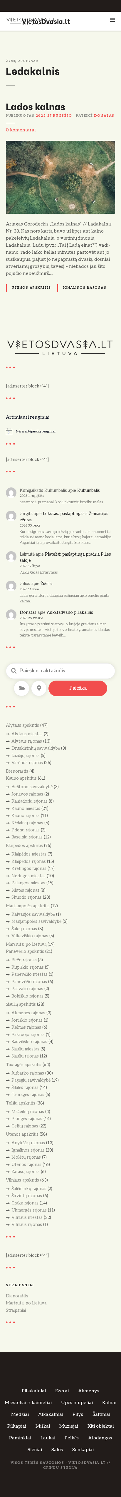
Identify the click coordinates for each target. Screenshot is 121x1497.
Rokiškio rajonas (27, 996)
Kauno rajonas (25, 815)
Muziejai (68, 1426)
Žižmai (47, 583)
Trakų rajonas (24, 1203)
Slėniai (35, 1450)
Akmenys (88, 1391)
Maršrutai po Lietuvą (26, 944)
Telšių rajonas (24, 1126)
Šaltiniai (101, 1414)
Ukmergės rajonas (29, 1210)
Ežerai (62, 1391)
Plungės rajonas (26, 1118)
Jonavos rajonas (27, 794)
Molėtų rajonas (26, 1157)
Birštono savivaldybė (32, 786)
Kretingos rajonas (28, 868)
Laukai (48, 1438)
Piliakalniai (34, 1391)
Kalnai (109, 1403)
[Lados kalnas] (60, 144)
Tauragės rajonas (27, 1094)
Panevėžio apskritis (25, 951)
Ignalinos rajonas (84, 288)
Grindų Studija (60, 1468)
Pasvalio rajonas (27, 988)
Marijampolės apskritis (28, 905)
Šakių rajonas (24, 928)
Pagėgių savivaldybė (31, 1080)
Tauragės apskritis (23, 1064)
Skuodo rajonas (26, 897)
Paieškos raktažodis (14, 670)
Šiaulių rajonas (25, 1056)
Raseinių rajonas (27, 837)
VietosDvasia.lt (46, 21)
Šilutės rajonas (25, 890)
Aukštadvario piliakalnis (70, 612)
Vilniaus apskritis (22, 1180)
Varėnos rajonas (27, 762)
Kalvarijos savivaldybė (33, 914)
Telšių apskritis (20, 1103)
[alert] (60, 431)
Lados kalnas (35, 106)
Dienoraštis (17, 771)
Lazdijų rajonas (25, 755)
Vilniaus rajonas (26, 1224)
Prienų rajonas (25, 830)
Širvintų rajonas (26, 1195)
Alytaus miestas (27, 733)
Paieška (78, 688)
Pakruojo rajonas (28, 1034)
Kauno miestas (25, 808)
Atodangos (100, 1438)
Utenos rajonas (26, 1164)
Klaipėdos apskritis (24, 845)
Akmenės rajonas (28, 1012)
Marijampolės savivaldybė (36, 921)
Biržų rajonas (24, 960)
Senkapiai (83, 1450)
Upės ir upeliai (77, 1403)
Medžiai (20, 1414)
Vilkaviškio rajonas (29, 935)
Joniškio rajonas (27, 1020)
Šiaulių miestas (25, 1049)
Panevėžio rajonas (29, 981)
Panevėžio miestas (29, 974)
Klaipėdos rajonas (28, 861)
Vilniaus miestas (27, 1217)
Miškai (43, 1426)
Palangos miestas (28, 883)
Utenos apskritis (31, 288)
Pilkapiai (16, 1426)
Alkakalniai (50, 1414)
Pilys (78, 1414)
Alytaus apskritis (22, 725)
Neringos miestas (28, 875)
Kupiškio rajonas (27, 967)
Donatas (104, 116)
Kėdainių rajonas (27, 823)
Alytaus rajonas (26, 741)
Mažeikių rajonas (27, 1111)
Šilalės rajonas (24, 1087)
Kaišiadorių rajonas (29, 801)
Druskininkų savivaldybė (35, 748)
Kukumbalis (88, 490)
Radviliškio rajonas (29, 1041)
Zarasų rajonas (25, 1171)
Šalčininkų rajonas (28, 1188)
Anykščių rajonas (28, 1142)
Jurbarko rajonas (27, 1073)
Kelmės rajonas (26, 1027)
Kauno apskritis (21, 778)
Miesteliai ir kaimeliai (28, 1403)
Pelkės (72, 1438)
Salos (57, 1450)
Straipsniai (16, 1310)
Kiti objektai (101, 1426)
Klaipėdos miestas (28, 854)
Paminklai (20, 1438)
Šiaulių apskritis (21, 1004)
